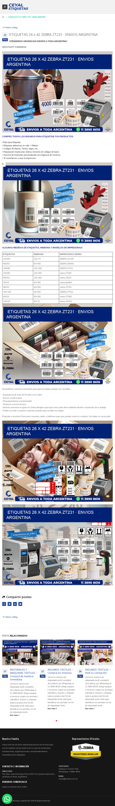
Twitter (9, 604)
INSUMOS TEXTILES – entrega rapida (98, 671)
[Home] (18, 7)
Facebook (4, 604)
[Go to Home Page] (3, 17)
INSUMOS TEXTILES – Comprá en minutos (22, 671)
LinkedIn (15, 604)
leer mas (14, 709)
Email (20, 604)
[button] (56, 714)
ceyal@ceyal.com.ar (68, 772)
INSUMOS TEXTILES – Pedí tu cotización (60, 671)
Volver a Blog (11, 27)
